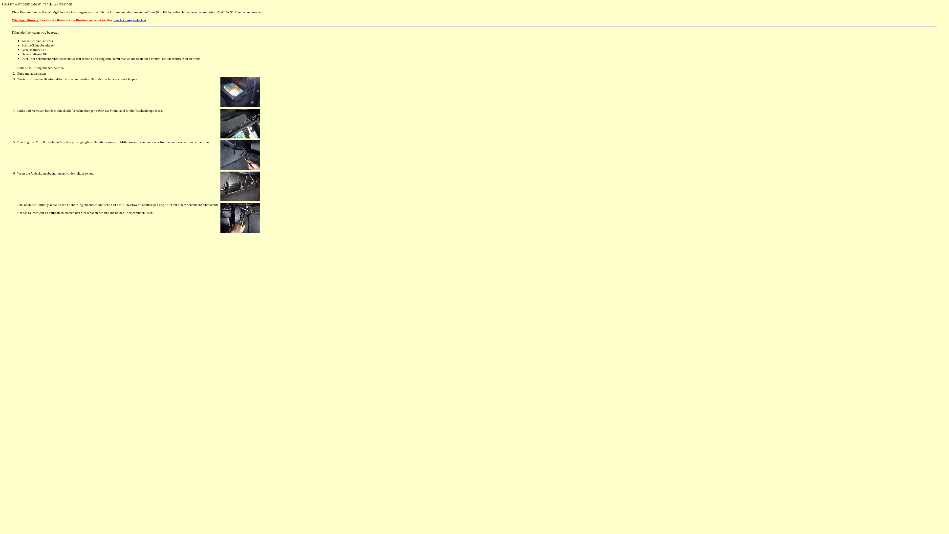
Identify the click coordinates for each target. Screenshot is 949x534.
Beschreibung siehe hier (129, 20)
